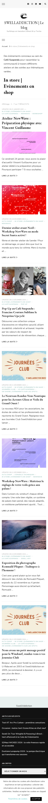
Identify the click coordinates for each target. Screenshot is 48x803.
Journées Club (8, 389)
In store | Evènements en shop (16, 111)
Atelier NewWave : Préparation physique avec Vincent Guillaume (22, 123)
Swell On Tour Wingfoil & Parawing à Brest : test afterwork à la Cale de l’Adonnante (22, 735)
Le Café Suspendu (10, 114)
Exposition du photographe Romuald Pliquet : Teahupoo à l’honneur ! (21, 566)
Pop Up (24, 304)
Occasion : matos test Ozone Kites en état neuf (24, 728)
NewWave (25, 114)
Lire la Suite (9, 176)
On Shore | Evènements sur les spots (19, 392)
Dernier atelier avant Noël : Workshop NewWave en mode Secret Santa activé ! (20, 231)
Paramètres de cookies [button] (17, 799)
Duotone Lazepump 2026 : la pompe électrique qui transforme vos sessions (23, 753)
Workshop (37, 114)
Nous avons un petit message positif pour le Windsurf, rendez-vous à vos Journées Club (23, 653)
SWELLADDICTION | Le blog (24, 25)
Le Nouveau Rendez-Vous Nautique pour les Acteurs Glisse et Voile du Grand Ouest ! (24, 399)
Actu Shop (7, 221)
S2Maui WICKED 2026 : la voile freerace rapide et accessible (23, 744)
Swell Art (26, 558)
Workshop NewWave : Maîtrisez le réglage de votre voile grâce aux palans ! (23, 484)
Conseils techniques (24, 475)
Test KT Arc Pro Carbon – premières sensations (23, 722)
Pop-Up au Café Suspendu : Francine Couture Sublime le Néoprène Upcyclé (19, 312)
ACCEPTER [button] (36, 799)
